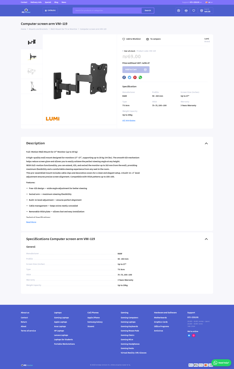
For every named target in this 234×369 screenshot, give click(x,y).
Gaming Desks (127, 348)
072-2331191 (190, 2)
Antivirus (158, 331)
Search (148, 10)
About (23, 326)
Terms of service (28, 331)
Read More (31, 222)
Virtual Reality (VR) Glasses (134, 353)
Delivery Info (36, 2)
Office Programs (161, 326)
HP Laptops (59, 331)
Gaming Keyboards (129, 326)
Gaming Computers (129, 317)
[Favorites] (193, 10)
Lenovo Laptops (61, 335)
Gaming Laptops (61, 317)
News (64, 2)
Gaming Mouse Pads (130, 331)
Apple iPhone (93, 317)
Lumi (206, 38)
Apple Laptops (60, 322)
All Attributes (128, 120)
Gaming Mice (127, 339)
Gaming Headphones (130, 344)
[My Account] (179, 10)
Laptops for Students (63, 339)
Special (48, 2)
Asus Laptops (60, 326)
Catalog (52, 10)
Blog (56, 2)
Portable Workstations (64, 344)
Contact (24, 2)
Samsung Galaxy (95, 322)
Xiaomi (90, 326)
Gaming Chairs (127, 335)
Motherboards (160, 317)
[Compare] (186, 10)
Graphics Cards (161, 322)
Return (24, 322)
